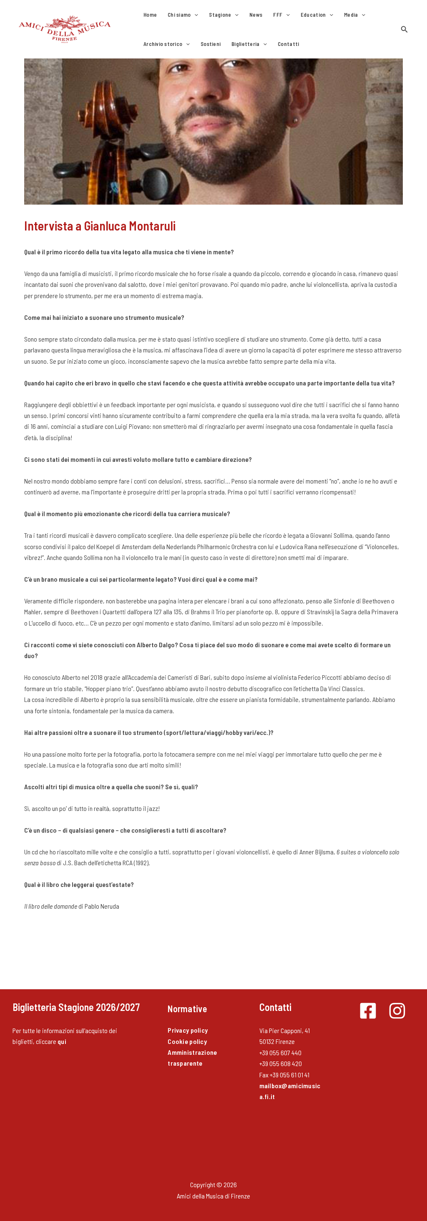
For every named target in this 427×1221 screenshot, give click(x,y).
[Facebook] (368, 1011)
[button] (194, 14)
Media (351, 14)
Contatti (288, 44)
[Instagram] (397, 1011)
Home (150, 14)
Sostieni (211, 44)
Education (313, 14)
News (255, 14)
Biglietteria (245, 44)
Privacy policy (188, 1030)
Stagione (220, 14)
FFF (277, 14)
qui (62, 1041)
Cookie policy (187, 1041)
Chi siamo (179, 14)
